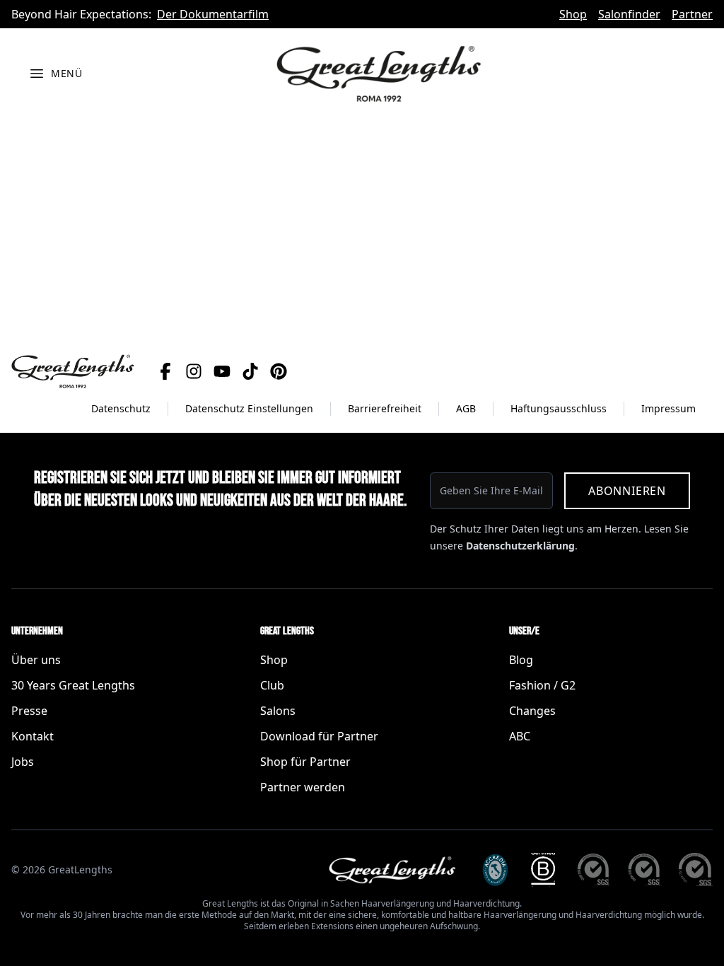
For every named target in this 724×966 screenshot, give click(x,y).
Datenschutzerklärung (520, 545)
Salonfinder (629, 14)
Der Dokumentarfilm (213, 14)
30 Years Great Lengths (73, 685)
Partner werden (302, 787)
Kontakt (32, 736)
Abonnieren (627, 491)
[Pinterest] (278, 371)
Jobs (22, 761)
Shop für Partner (305, 761)
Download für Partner (319, 736)
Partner (692, 14)
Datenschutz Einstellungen (249, 408)
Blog (521, 660)
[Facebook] (165, 371)
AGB (466, 408)
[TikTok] (250, 371)
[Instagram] (193, 371)
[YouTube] (222, 371)
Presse (29, 710)
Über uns (36, 660)
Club (272, 685)
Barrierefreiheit (384, 408)
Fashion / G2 (542, 685)
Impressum (668, 408)
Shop (573, 14)
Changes (532, 710)
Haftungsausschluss (558, 408)
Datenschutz (121, 408)
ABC (519, 736)
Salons (278, 710)
